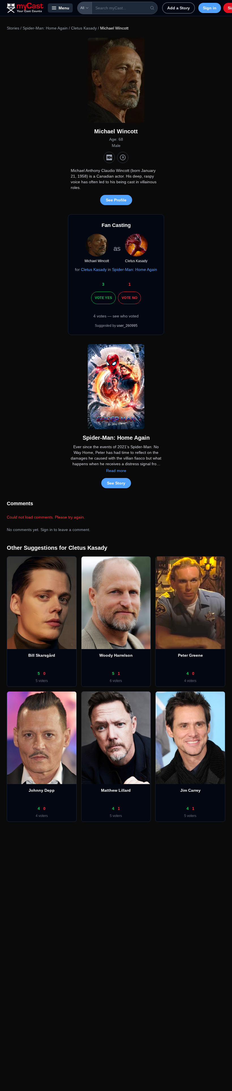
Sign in (209, 8)
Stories (13, 28)
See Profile (116, 200)
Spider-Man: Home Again (45, 28)
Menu (64, 8)
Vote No (129, 298)
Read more (116, 470)
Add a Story (178, 8)
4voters (190, 681)
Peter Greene (190, 655)
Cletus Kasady (84, 28)
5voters (42, 681)
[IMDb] (109, 157)
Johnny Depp (42, 790)
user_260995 (127, 326)
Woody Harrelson (116, 655)
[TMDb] (122, 157)
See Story (116, 483)
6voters (116, 681)
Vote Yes (103, 298)
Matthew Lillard (116, 790)
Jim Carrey (190, 790)
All (82, 8)
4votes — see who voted (116, 316)
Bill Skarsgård (41, 655)
